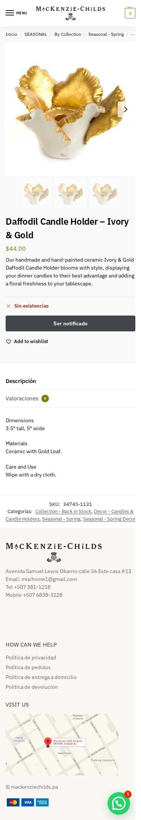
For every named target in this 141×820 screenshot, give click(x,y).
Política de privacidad (31, 657)
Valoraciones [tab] (26, 398)
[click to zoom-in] (70, 109)
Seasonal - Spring (106, 34)
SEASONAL (35, 34)
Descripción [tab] (21, 381)
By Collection (68, 34)
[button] (129, 13)
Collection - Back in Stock (63, 511)
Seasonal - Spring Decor (109, 519)
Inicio (11, 34)
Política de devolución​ (32, 687)
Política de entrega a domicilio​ (41, 677)
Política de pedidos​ (28, 667)
